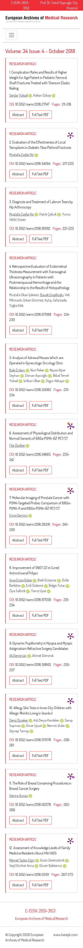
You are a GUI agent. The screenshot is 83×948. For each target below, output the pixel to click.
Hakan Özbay (42, 95)
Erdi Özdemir (35, 585)
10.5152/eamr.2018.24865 (32, 454)
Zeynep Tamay (19, 731)
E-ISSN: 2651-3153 (20, 5)
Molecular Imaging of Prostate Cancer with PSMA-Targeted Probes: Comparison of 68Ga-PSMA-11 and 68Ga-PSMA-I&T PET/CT (40, 503)
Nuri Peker (38, 370)
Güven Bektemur (51, 865)
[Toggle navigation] (11, 35)
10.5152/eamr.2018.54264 (32, 163)
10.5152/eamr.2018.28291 (32, 524)
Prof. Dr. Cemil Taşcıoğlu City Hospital (59, 5)
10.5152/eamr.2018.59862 (33, 664)
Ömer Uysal (34, 725)
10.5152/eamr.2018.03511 (32, 874)
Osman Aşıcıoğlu (36, 375)
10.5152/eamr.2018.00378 (33, 804)
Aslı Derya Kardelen (46, 720)
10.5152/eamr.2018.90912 (32, 228)
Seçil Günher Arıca (22, 865)
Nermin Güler (56, 725)
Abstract (18, 114)
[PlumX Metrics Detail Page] (70, 135)
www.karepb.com (65, 934)
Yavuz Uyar (39, 591)
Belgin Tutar (57, 585)
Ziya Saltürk (17, 591)
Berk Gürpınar (47, 580)
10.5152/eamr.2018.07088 (33, 314)
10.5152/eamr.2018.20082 (33, 389)
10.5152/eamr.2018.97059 (33, 599)
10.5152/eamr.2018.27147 (32, 104)
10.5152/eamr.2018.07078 (33, 740)
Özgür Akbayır (55, 381)
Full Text (40, 114)
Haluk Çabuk (48, 214)
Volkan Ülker (32, 381)
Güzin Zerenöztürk (52, 860)
